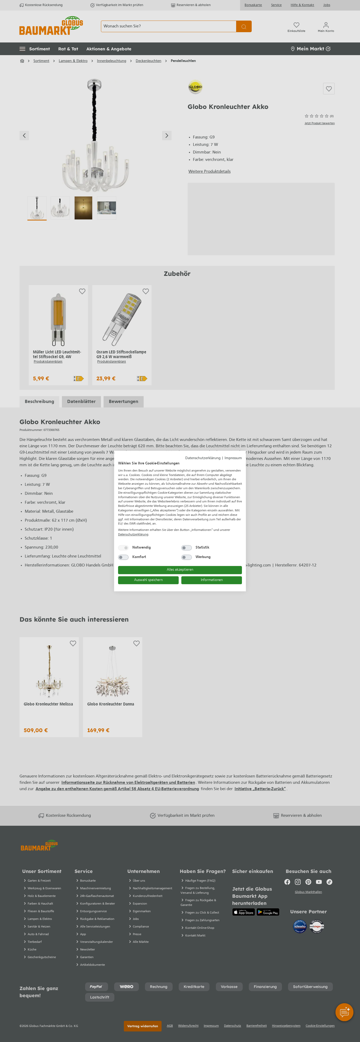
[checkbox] (123, 547)
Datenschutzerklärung (203, 458)
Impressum (233, 458)
